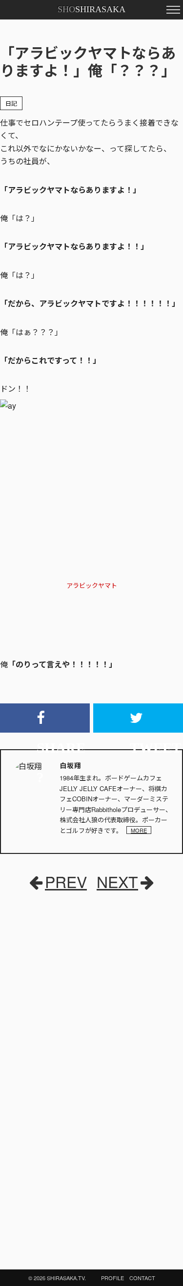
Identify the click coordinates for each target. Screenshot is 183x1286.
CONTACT (142, 1278)
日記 (11, 103)
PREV (66, 881)
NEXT (117, 881)
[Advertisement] (73, 970)
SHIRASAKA (91, 9)
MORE (139, 830)
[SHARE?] (45, 718)
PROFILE (112, 1278)
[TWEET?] (138, 718)
